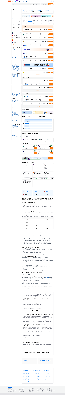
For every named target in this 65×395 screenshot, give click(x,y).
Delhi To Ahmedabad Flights (26, 376)
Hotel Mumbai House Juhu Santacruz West (16, 107)
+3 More (13, 44)
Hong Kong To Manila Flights (15, 57)
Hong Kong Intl (25, 360)
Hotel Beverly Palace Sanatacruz (15, 114)
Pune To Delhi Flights (46, 370)
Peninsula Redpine (14, 125)
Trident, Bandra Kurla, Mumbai (15, 128)
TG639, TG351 (25, 45)
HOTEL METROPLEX (14, 112)
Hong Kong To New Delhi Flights (15, 49)
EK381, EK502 (26, 84)
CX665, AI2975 (26, 96)
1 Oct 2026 (47, 191)
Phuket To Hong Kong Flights (15, 92)
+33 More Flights (38, 106)
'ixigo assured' (34, 244)
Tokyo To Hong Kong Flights (15, 94)
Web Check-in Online (14, 101)
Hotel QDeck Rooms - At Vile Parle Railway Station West (16, 115)
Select (35, 153)
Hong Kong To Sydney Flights (15, 55)
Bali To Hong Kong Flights (15, 95)
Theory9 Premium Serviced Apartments (16, 136)
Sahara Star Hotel (14, 113)
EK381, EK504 (26, 80)
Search (50, 4)
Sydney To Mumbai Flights (15, 67)
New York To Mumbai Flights (15, 70)
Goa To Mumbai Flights (46, 379)
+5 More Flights (38, 90)
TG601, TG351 (25, 57)
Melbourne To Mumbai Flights (15, 68)
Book (50, 29)
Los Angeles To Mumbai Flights (15, 66)
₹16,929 (36, 191)
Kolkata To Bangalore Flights (26, 379)
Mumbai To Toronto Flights (15, 75)
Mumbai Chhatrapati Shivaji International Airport (45, 360)
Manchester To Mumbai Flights (15, 69)
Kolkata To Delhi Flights (46, 373)
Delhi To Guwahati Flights (26, 382)
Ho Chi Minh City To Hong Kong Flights (16, 93)
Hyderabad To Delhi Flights (36, 376)
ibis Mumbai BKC (14, 119)
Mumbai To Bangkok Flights (15, 77)
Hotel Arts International (14, 111)
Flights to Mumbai (14, 99)
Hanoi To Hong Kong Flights (15, 91)
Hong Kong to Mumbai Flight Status (16, 100)
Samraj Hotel (13, 127)
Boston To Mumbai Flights (15, 63)
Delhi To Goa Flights (25, 370)
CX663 (25, 34)
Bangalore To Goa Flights (36, 382)
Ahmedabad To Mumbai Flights (37, 381)
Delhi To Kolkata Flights (36, 373)
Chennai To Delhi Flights (26, 373)
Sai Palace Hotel (14, 108)
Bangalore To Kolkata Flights (47, 381)
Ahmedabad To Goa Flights (26, 381)
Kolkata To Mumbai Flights (36, 379)
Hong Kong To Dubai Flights (15, 56)
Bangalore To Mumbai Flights (47, 376)
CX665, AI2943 (26, 100)
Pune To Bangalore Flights (47, 382)
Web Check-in (47, 277)
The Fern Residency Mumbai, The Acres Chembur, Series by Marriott (16, 135)
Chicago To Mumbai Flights (15, 65)
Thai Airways (27, 191)
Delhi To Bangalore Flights (36, 370)
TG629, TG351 (25, 38)
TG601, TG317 (25, 53)
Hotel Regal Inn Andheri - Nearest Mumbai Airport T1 (15, 121)
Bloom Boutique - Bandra (15, 126)
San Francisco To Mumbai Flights (15, 64)
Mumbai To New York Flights (15, 74)
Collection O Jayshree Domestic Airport (15, 110)
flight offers (40, 300)
